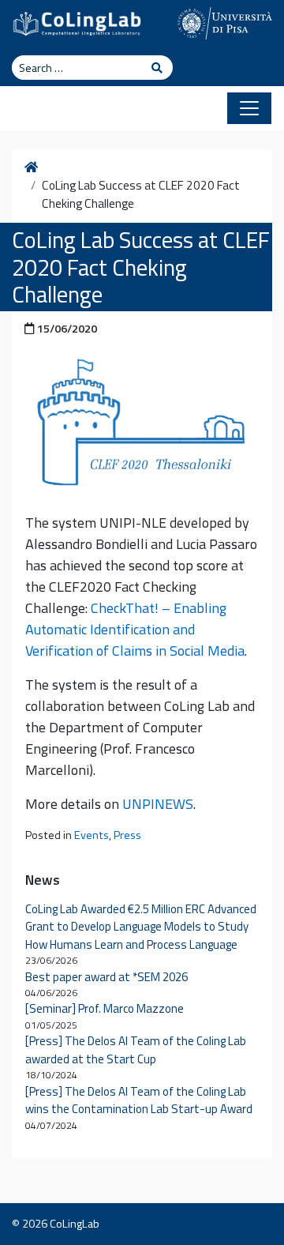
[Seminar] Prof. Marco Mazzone (104, 1008)
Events (91, 835)
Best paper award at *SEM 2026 (106, 977)
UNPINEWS (157, 803)
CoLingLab (74, 1223)
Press (127, 835)
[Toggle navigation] (249, 108)
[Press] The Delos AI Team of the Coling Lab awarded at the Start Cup (135, 1050)
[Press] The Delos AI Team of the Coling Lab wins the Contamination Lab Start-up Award (138, 1100)
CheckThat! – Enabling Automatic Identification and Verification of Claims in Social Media (135, 629)
